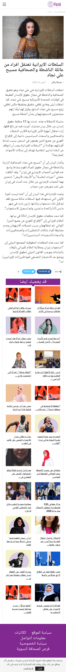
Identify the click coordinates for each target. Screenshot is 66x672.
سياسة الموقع (41, 632)
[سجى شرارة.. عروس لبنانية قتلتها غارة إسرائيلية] (18, 393)
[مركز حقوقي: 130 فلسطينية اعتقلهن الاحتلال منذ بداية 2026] (47, 491)
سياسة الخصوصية (33, 643)
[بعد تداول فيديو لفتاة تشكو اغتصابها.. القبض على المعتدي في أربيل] (18, 457)
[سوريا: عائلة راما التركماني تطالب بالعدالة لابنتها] (18, 295)
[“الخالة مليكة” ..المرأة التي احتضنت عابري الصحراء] (18, 359)
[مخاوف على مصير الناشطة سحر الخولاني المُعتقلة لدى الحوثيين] (47, 457)
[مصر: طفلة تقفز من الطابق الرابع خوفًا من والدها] (47, 559)
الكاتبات (20, 632)
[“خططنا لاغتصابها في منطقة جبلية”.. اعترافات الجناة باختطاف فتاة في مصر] (47, 393)
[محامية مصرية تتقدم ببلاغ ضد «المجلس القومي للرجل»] (18, 491)
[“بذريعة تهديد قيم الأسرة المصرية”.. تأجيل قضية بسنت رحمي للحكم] (47, 325)
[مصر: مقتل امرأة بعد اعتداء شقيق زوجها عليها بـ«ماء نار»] (18, 325)
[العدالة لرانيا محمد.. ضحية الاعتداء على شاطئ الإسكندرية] (47, 592)
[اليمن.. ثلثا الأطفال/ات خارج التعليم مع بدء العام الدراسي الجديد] (47, 359)
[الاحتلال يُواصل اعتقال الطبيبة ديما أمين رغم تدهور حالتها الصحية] (47, 525)
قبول (40, 669)
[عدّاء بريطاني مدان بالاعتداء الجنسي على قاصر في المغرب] (18, 423)
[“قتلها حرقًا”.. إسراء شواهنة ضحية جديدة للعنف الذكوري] (18, 592)
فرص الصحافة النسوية (33, 649)
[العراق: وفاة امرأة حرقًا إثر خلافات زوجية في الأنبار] (47, 295)
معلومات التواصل (33, 638)
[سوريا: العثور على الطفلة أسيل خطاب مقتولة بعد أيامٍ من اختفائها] (18, 559)
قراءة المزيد (28, 669)
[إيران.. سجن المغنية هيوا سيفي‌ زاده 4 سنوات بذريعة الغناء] (18, 525)
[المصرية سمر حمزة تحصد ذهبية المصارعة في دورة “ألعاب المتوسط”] (47, 423)
